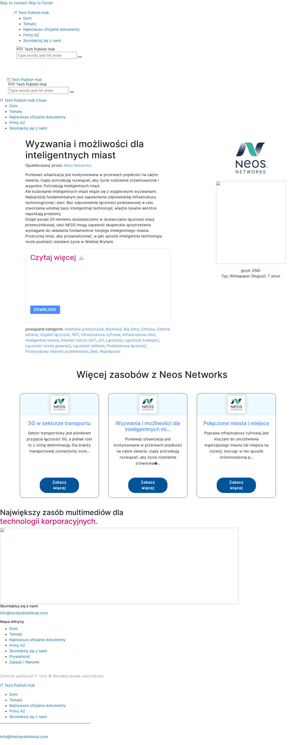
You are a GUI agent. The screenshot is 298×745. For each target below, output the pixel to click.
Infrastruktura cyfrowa (100, 334)
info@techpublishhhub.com (24, 613)
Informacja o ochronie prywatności (89, 294)
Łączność (114, 340)
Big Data (131, 329)
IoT (101, 340)
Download (45, 309)
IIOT (75, 334)
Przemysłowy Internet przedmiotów (56, 351)
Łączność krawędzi (142, 340)
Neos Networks (77, 165)
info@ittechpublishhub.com (24, 736)
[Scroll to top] (2, 742)
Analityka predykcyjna (84, 329)
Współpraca (110, 351)
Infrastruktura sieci (138, 334)
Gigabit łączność (55, 334)
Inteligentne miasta (42, 340)
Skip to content (13, 2)
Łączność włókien (89, 345)
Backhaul (114, 329)
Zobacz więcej (59, 485)
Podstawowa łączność (126, 345)
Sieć (94, 351)
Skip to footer (40, 2)
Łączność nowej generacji (48, 345)
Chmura (148, 329)
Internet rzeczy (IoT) (79, 340)
